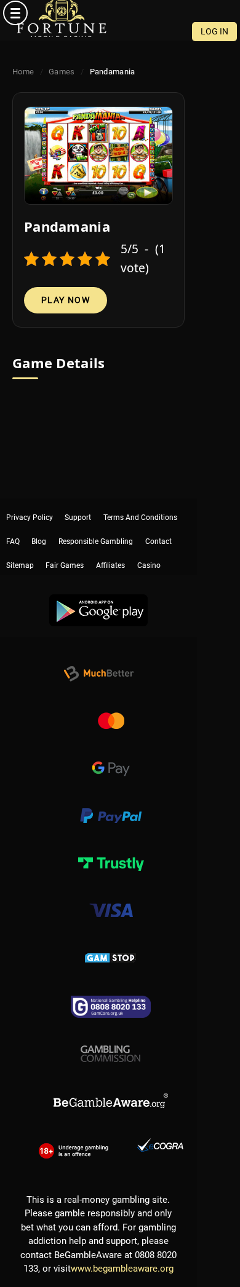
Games (62, 71)
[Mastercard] (111, 708)
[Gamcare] (111, 992)
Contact (158, 524)
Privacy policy (29, 505)
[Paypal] (111, 803)
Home (23, 71)
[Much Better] (98, 661)
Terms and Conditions (140, 505)
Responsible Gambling (95, 524)
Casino (149, 543)
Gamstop (111, 945)
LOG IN (214, 31)
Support (78, 505)
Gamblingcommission (111, 1039)
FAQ (13, 524)
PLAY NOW (65, 300)
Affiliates (110, 543)
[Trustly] (111, 850)
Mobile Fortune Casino (61, 18)
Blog (38, 524)
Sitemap (20, 543)
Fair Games (65, 543)
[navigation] (120, 13)
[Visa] (111, 897)
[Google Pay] (111, 755)
